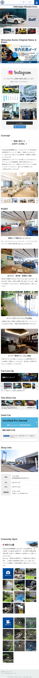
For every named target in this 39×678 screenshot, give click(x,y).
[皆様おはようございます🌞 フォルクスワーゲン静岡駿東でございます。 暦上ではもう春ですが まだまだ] (10, 111)
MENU (36, 1)
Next (37, 31)
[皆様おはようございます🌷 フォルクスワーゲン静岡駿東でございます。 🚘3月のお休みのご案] (10, 93)
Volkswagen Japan (27, 676)
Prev (1, 31)
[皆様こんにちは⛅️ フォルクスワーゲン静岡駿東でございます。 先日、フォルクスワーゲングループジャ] (28, 111)
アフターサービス (30, 2)
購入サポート (24, 2)
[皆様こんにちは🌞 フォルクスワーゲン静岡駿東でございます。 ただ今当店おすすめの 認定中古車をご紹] (28, 93)
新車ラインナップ (8, 377)
